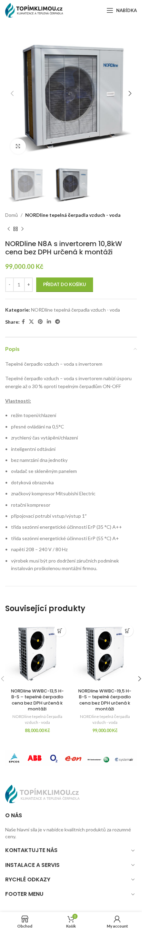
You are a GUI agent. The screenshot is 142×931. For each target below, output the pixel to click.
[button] (60, 631)
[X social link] (31, 321)
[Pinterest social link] (40, 321)
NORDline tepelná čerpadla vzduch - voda (73, 215)
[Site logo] (36, 10)
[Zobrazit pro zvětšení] (18, 146)
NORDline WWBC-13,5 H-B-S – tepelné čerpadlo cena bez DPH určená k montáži (37, 700)
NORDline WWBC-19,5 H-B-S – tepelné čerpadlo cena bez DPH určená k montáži (104, 700)
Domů (11, 215)
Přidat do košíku (64, 284)
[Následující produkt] (22, 229)
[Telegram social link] (57, 321)
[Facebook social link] (23, 321)
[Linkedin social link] (49, 321)
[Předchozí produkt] (8, 229)
